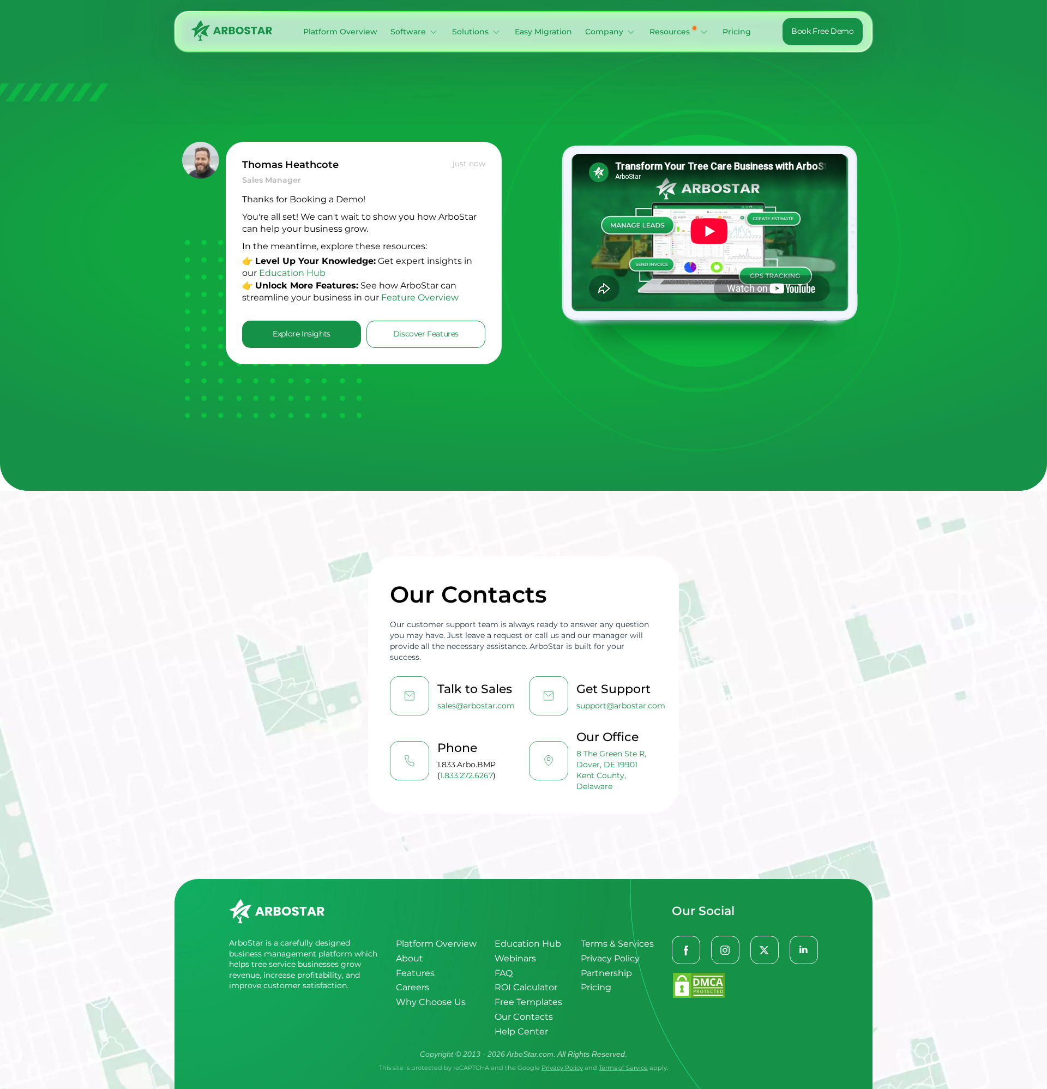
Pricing (737, 32)
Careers (412, 987)
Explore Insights (301, 334)
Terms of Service (623, 1068)
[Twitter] (765, 950)
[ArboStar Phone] (409, 760)
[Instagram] (726, 950)
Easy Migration (543, 32)
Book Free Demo (822, 31)
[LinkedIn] (804, 950)
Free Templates (528, 1002)
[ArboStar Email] (409, 695)
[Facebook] (686, 950)
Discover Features (426, 334)
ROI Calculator (526, 987)
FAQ (504, 973)
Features (415, 973)
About (409, 958)
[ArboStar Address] (548, 760)
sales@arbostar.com (476, 706)
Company (604, 32)
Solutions (470, 32)
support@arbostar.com (620, 706)
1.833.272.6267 (466, 775)
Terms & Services (617, 943)
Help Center (521, 1031)
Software (408, 32)
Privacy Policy (610, 958)
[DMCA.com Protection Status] (745, 986)
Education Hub (292, 273)
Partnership (606, 973)
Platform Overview (340, 32)
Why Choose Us (431, 1002)
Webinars (515, 958)
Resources (669, 32)
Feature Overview (420, 297)
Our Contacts (524, 1017)
